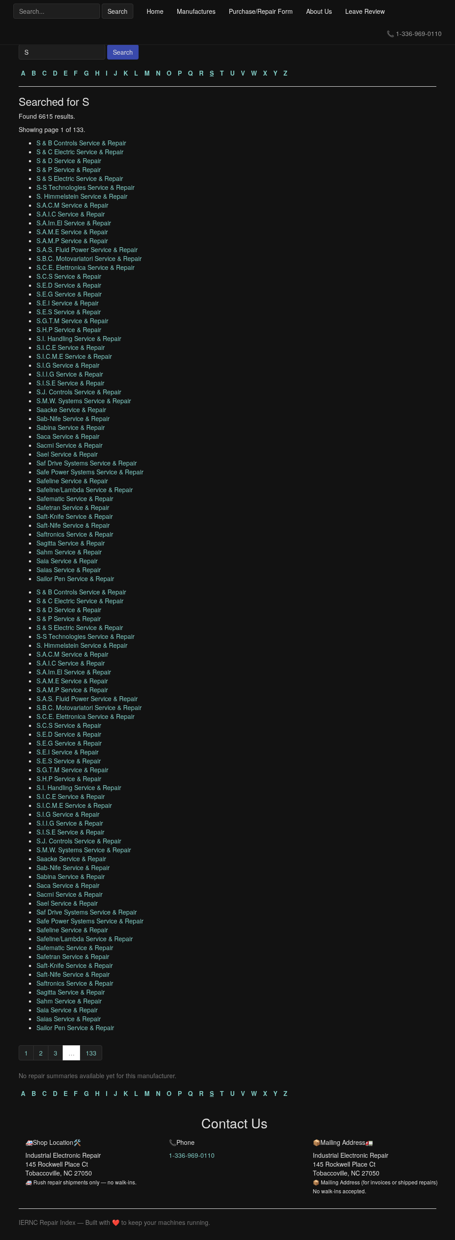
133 (91, 1052)
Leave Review (365, 11)
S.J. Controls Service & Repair (78, 391)
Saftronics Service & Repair (74, 534)
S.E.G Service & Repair (69, 293)
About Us (319, 11)
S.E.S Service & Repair (68, 311)
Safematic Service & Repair (74, 498)
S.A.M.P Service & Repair (72, 240)
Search (118, 11)
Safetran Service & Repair (72, 507)
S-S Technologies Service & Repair (85, 187)
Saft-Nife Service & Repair (73, 525)
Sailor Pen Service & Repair (75, 578)
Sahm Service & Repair (69, 551)
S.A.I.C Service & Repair (70, 213)
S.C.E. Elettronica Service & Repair (85, 267)
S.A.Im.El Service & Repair (73, 222)
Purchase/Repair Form (261, 11)
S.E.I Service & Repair (67, 302)
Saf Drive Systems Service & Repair (86, 462)
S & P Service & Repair (68, 169)
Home (155, 11)
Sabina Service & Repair (70, 427)
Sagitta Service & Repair (70, 542)
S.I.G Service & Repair (68, 365)
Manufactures (196, 11)
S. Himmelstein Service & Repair (82, 196)
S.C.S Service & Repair (68, 276)
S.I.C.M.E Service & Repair (74, 356)
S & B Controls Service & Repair (81, 142)
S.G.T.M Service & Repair (72, 320)
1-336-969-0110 (419, 33)
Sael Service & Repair (67, 453)
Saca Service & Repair (68, 436)
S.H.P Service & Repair (68, 329)
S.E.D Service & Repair (68, 285)
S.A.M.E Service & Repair (72, 231)
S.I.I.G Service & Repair (69, 373)
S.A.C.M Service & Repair (72, 205)
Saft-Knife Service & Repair (74, 516)
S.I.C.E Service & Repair (70, 347)
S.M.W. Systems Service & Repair (83, 400)
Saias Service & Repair (68, 569)
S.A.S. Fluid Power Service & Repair (87, 249)
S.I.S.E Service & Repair (70, 382)
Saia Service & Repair (67, 560)
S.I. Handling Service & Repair (78, 338)
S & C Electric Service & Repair (80, 151)
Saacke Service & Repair (71, 409)
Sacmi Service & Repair (69, 445)
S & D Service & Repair (68, 160)
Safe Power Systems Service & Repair (90, 471)
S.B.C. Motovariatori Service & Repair (89, 258)
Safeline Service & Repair (72, 480)
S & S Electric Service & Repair (79, 178)
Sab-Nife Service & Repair (73, 418)
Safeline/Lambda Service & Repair (84, 489)
